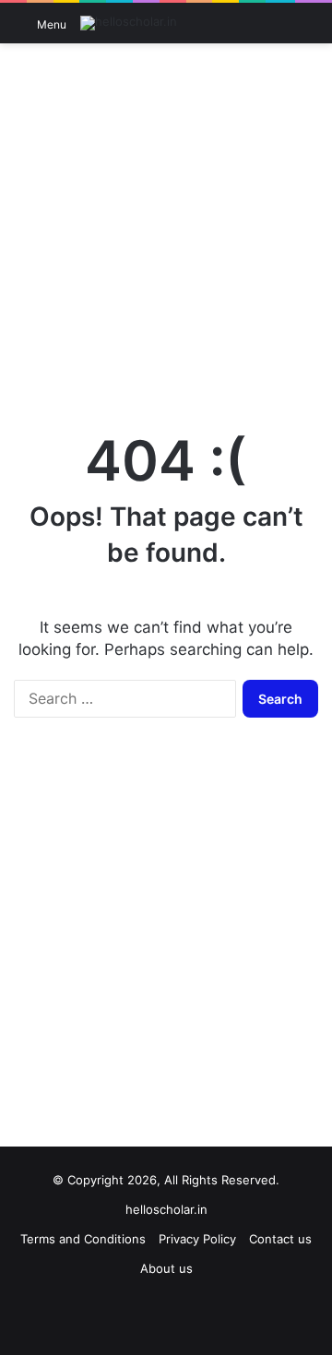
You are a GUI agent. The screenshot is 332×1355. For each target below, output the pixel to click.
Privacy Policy (197, 1238)
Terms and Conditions (83, 1238)
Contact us (280, 1238)
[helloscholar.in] (128, 23)
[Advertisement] (166, 228)
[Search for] (309, 30)
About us (166, 1268)
